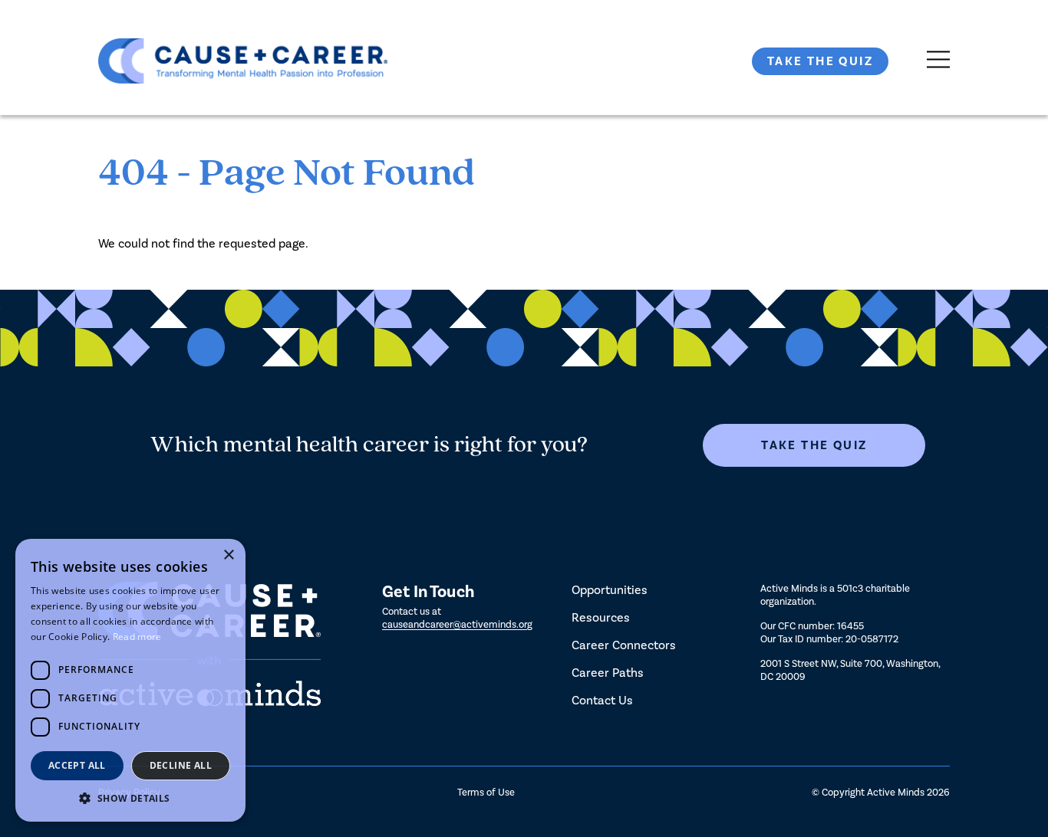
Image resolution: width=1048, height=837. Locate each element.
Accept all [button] (77, 765)
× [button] (228, 555)
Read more (137, 636)
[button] (130, 798)
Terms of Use (486, 792)
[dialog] (130, 680)
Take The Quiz (820, 61)
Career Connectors (624, 645)
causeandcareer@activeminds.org (457, 624)
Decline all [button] (181, 765)
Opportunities (610, 590)
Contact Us (602, 700)
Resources (601, 617)
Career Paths (608, 672)
